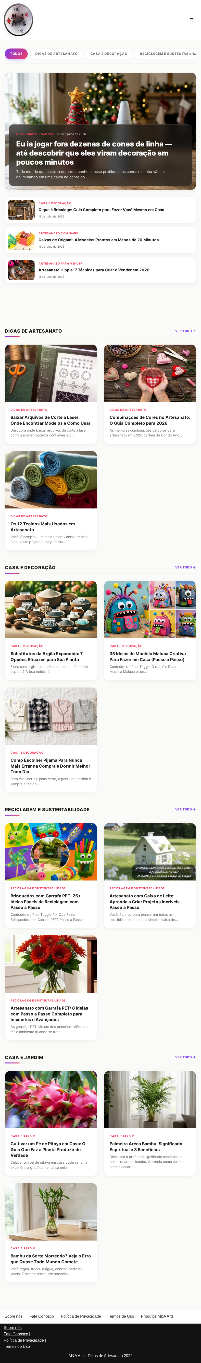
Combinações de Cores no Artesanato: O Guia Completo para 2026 (150, 420)
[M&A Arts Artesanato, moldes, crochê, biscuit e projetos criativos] (18, 19)
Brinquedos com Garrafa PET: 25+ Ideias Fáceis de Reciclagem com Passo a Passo (46, 901)
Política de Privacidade (81, 1316)
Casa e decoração (108, 54)
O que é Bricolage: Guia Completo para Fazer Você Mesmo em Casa (101, 209)
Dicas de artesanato (56, 54)
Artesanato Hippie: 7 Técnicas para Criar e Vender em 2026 (93, 270)
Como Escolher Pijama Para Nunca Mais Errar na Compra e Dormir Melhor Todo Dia (50, 766)
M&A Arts (77, 1356)
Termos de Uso (121, 1316)
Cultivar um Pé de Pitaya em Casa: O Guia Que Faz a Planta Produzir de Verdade (48, 1149)
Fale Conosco (41, 1316)
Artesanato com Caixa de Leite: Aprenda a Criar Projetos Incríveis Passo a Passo (145, 901)
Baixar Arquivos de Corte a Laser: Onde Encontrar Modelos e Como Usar (50, 420)
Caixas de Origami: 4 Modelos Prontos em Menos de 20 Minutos (98, 240)
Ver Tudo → (185, 331)
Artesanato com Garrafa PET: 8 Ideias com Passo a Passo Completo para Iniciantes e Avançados (49, 1013)
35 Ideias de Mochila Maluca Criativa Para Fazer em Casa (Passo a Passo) (148, 656)
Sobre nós (14, 1316)
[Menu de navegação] (191, 20)
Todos (16, 54)
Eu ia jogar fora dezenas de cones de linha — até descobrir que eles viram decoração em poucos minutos (94, 152)
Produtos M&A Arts (157, 1316)
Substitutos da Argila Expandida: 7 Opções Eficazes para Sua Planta (47, 656)
